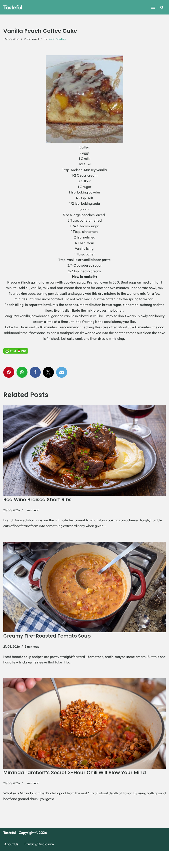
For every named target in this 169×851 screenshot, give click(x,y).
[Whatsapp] (22, 372)
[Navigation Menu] (153, 7)
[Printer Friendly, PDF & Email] (15, 351)
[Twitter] (48, 372)
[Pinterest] (8, 372)
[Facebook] (35, 372)
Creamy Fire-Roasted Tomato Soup (47, 635)
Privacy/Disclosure (39, 844)
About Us (11, 844)
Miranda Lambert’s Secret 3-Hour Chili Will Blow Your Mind (74, 772)
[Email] (61, 372)
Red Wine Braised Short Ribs (37, 499)
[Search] (161, 7)
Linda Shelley (57, 39)
